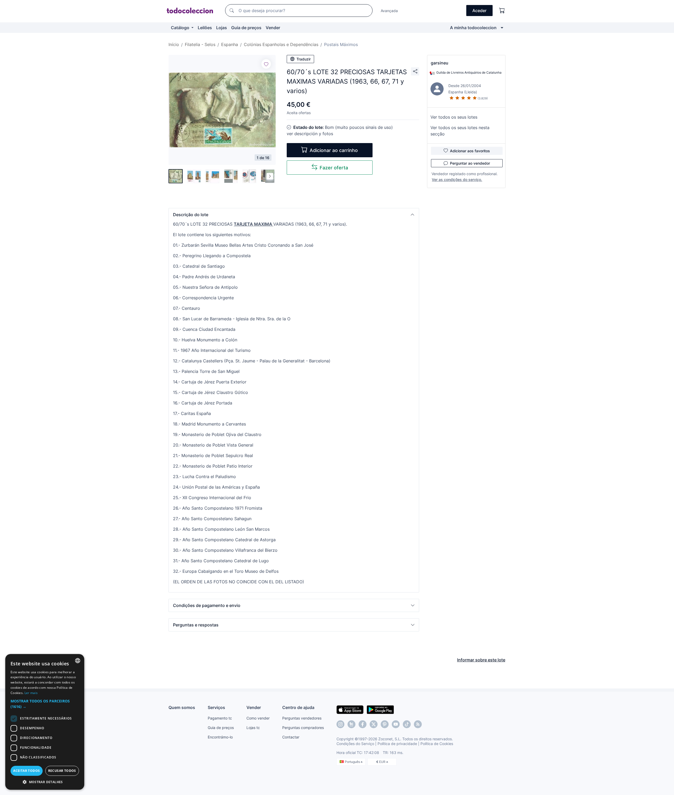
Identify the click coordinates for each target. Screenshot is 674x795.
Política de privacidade (397, 743)
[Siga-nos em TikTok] (407, 724)
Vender (273, 27)
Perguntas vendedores (301, 718)
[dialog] (44, 722)
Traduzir (303, 59)
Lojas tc (253, 727)
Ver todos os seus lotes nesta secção (459, 130)
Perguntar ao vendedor (470, 163)
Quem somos (181, 707)
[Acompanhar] (266, 64)
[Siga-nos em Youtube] (396, 724)
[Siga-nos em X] (374, 724)
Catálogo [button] (180, 27)
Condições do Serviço (355, 743)
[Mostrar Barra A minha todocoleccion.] (502, 27)
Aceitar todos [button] (26, 770)
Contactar (290, 737)
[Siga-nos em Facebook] (362, 724)
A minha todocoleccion (473, 27)
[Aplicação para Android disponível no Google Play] (380, 709)
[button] (294, 214)
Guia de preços (246, 27)
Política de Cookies (436, 743)
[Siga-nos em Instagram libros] (351, 724)
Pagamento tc (220, 718)
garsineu (439, 62)
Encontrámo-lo (220, 737)
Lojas (221, 27)
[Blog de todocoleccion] (418, 724)
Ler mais (31, 693)
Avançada (389, 10)
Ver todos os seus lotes (453, 117)
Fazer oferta (334, 167)
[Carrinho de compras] (502, 10)
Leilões (205, 27)
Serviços (216, 707)
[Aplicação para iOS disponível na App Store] (350, 709)
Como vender (258, 718)
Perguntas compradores (303, 727)
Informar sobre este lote (481, 659)
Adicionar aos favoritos (470, 151)
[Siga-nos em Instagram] (340, 724)
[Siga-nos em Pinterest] (385, 724)
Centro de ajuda (298, 707)
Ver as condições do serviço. (457, 179)
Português (353, 762)
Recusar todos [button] (62, 770)
